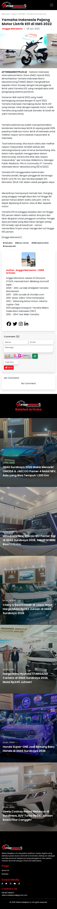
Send (9, 367)
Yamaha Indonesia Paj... (37, 14)
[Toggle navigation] (51, 5)
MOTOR (21, 14)
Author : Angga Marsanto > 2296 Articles (25, 271)
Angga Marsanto (12, 28)
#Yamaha (7, 243)
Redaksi (5, 874)
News (14, 14)
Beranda (6, 14)
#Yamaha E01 (9, 246)
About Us (5, 870)
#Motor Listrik (22, 243)
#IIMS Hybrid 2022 (40, 243)
